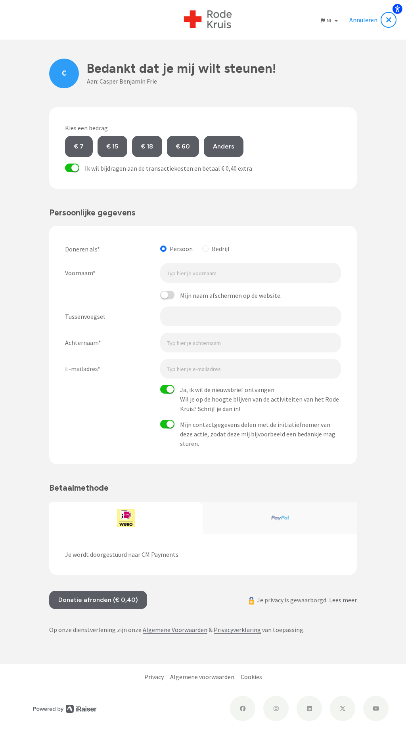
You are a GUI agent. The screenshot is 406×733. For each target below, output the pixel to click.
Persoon (181, 249)
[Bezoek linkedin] (309, 708)
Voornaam (79, 273)
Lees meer (343, 600)
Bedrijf (221, 249)
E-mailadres (81, 369)
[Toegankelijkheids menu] (397, 8)
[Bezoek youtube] (376, 708)
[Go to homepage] (208, 20)
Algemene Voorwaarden (175, 630)
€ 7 (79, 146)
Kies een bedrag (86, 128)
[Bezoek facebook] (242, 708)
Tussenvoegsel (85, 316)
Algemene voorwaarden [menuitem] (202, 677)
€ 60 (183, 146)
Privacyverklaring (237, 630)
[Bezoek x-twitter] (342, 708)
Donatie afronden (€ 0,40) (98, 600)
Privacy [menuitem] (154, 677)
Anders (223, 146)
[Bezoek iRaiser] (65, 708)
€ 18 (147, 146)
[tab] (126, 518)
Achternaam (81, 343)
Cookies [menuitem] (251, 677)
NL (330, 20)
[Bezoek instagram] (276, 708)
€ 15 (112, 146)
